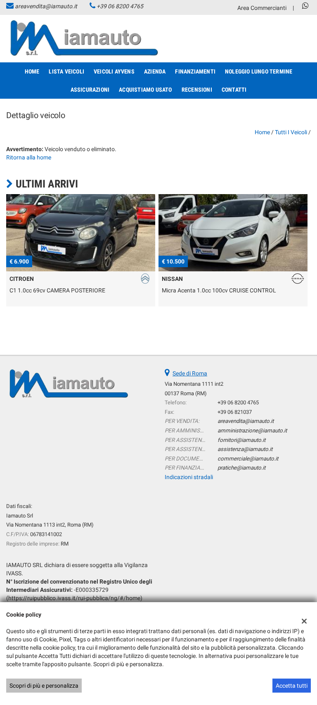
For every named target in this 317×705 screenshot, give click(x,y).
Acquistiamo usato (145, 89)
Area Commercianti (261, 8)
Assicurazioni (90, 89)
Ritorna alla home (28, 157)
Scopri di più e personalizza (43, 685)
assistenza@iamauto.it (245, 449)
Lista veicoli (66, 71)
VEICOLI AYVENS (114, 71)
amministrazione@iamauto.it (252, 430)
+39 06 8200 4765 (120, 6)
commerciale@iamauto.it (248, 459)
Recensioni (197, 89)
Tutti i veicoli (291, 132)
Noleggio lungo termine (258, 71)
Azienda (155, 71)
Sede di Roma (190, 373)
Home (32, 71)
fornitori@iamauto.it (241, 440)
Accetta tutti (292, 685)
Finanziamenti (195, 71)
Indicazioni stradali (189, 477)
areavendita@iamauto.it (46, 6)
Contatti (234, 89)
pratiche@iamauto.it (241, 468)
